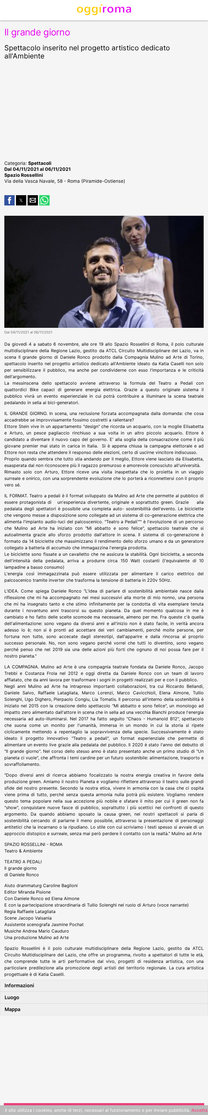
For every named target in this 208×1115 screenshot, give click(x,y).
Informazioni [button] (19, 985)
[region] (104, 109)
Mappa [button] (12, 1009)
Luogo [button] (12, 997)
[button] (9, 200)
